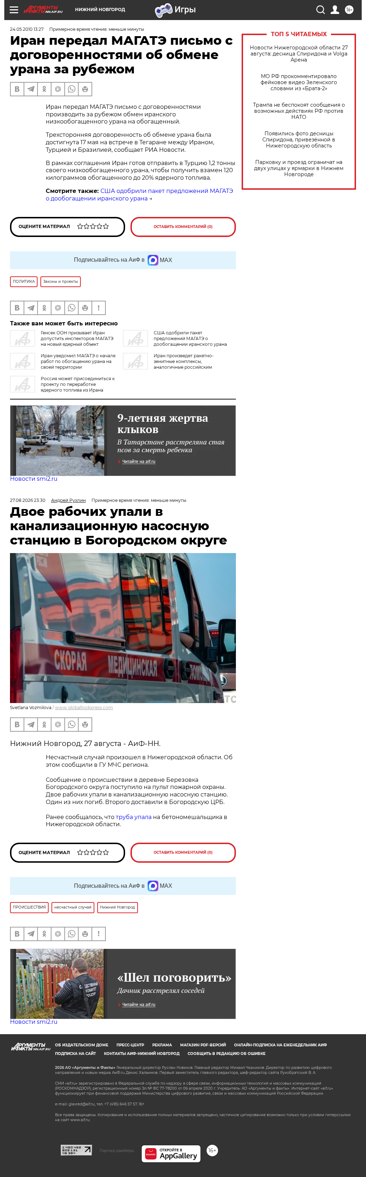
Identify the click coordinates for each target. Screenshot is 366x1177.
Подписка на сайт (75, 1053)
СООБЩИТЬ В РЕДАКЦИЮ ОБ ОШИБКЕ (227, 1053)
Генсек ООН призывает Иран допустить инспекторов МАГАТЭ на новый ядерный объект (77, 338)
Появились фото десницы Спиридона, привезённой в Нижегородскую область (298, 140)
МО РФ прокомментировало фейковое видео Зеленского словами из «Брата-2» (299, 82)
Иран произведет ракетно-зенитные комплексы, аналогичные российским (184, 361)
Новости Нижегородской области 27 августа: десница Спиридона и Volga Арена (299, 54)
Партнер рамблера (117, 1150)
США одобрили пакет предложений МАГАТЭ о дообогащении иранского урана (139, 195)
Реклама (162, 1045)
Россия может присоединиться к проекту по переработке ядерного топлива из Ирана (78, 384)
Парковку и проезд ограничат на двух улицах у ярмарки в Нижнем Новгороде (298, 168)
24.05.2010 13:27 (27, 29)
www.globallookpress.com (84, 707)
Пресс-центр (130, 1045)
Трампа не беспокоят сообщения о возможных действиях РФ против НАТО (299, 111)
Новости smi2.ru (34, 478)
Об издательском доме (81, 1045)
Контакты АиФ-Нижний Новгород (141, 1053)
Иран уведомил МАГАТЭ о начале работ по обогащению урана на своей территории (78, 361)
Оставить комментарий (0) (183, 226)
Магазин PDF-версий (203, 1045)
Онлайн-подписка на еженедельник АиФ (280, 1045)
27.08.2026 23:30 (27, 500)
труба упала (134, 817)
